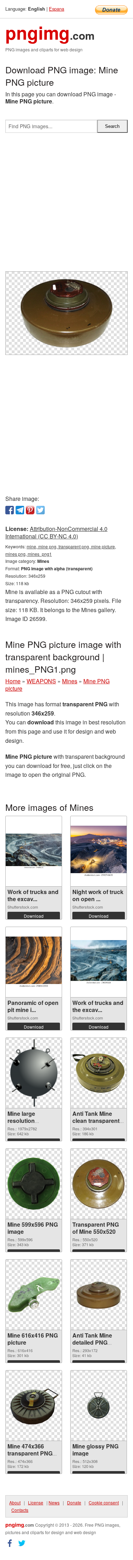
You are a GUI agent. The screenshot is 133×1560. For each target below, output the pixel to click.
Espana (56, 8)
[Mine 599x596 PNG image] (33, 1184)
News (54, 1502)
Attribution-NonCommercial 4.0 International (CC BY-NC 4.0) (56, 532)
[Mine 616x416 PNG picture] (33, 1294)
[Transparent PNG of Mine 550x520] (98, 1184)
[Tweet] (40, 510)
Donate (74, 1502)
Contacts (19, 1510)
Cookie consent (104, 1502)
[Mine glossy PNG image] (98, 1405)
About (15, 1502)
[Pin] (30, 510)
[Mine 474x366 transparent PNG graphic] (33, 1405)
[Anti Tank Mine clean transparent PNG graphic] (98, 1073)
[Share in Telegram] (20, 510)
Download (34, 916)
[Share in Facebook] (9, 510)
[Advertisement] (66, 205)
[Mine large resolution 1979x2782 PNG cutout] (34, 1073)
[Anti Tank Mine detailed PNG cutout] (98, 1294)
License (35, 1502)
